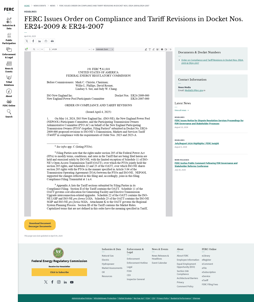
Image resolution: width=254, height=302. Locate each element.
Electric (105, 259)
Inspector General (136, 279)
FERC (9, 9)
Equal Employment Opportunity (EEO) (186, 265)
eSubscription (209, 272)
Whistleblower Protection (105, 298)
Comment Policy (185, 286)
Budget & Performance (181, 298)
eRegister (206, 259)
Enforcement (133, 258)
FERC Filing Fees (210, 284)
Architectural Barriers (187, 278)
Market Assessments (112, 267)
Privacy (180, 282)
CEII (129, 275)
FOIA (129, 271)
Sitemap (196, 298)
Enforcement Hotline (137, 262)
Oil (103, 272)
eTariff (205, 280)
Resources (107, 276)
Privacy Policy (163, 298)
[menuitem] (9, 113)
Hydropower (108, 263)
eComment (207, 263)
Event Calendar (159, 262)
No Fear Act (139, 298)
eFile (204, 267)
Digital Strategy (125, 298)
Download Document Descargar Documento (40, 225)
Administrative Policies (82, 298)
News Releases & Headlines (160, 257)
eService (206, 276)
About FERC (183, 255)
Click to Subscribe (59, 272)
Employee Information (188, 259)
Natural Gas (108, 255)
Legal (129, 266)
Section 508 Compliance (183, 272)
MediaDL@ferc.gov (194, 90)
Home (27, 5)
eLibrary (206, 255)
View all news (180, 110)
